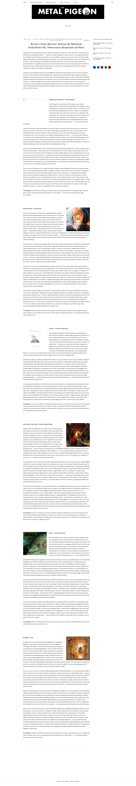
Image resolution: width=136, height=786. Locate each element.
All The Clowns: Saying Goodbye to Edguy (102, 39)
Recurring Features (36, 2)
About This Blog (64, 2)
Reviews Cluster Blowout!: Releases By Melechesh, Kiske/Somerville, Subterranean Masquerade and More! (56, 45)
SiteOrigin (77, 781)
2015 (34, 39)
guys (70, 135)
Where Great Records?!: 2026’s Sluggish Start (102, 49)
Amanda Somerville (46, 39)
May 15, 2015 (27, 39)
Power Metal (58, 40)
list (28, 230)
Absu (37, 39)
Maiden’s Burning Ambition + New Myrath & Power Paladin (103, 43)
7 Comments (86, 40)
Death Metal (57, 39)
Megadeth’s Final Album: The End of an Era (102, 53)
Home (24, 2)
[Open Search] (112, 2)
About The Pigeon (51, 2)
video (74, 555)
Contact (75, 2)
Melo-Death (72, 39)
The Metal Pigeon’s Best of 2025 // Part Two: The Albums (102, 59)
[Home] (68, 18)
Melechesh (64, 39)
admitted (31, 457)
